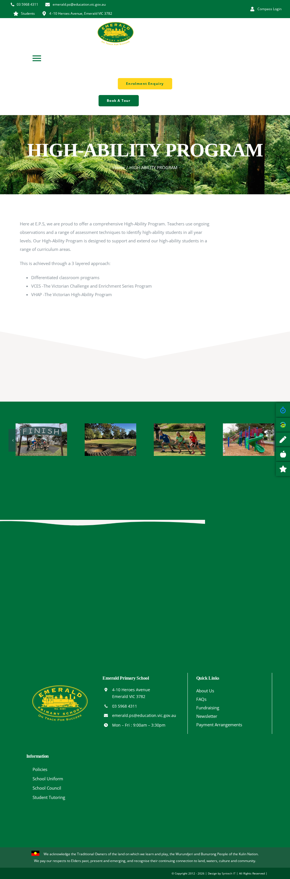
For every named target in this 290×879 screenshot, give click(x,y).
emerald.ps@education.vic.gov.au (144, 715)
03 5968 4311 (124, 706)
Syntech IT (229, 873)
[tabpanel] (116, 261)
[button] (12, 440)
